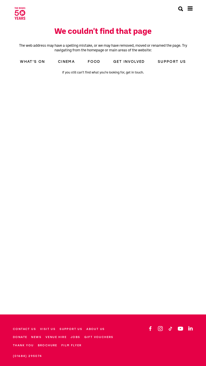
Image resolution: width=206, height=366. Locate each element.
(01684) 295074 (27, 356)
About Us (95, 329)
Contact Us (24, 329)
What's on (32, 61)
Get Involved (129, 61)
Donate (20, 337)
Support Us (172, 61)
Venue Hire (56, 337)
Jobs (75, 337)
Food (94, 61)
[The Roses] (23, 13)
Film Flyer (71, 345)
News (36, 337)
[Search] (180, 9)
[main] (103, 164)
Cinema (66, 61)
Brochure (47, 345)
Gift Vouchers (98, 337)
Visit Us (48, 329)
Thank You (23, 345)
